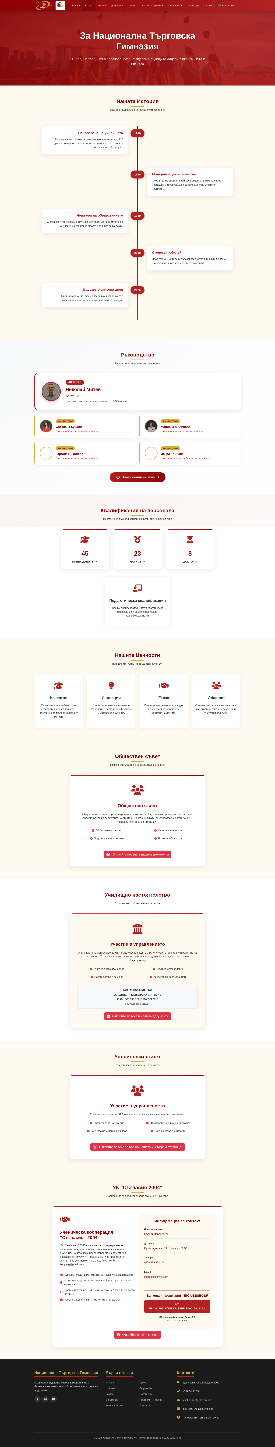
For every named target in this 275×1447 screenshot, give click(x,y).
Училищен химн (115, 1405)
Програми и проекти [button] (150, 5)
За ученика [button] (174, 5)
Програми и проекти (151, 1399)
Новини (102, 5)
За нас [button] (88, 5)
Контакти (208, 5)
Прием (131, 5)
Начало (75, 5)
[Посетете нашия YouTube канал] (53, 1399)
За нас (109, 1394)
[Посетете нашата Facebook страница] (37, 1399)
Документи (117, 5)
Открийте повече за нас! (139, 1335)
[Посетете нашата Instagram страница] (45, 1399)
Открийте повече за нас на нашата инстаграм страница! (140, 1147)
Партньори (193, 5)
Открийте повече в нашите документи (140, 854)
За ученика (145, 1388)
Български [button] (228, 5)
